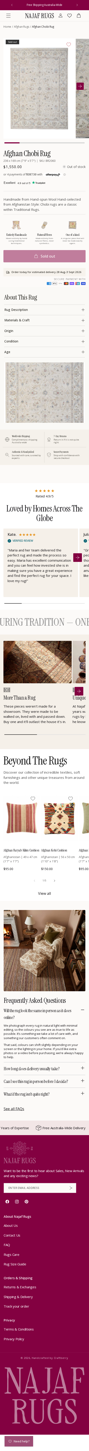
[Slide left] (34, 881)
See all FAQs (14, 1108)
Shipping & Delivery (18, 1296)
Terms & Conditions (19, 1329)
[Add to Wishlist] (69, 44)
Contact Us (12, 1235)
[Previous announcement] (12, 5)
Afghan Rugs (21, 27)
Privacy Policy (14, 1339)
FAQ (7, 1244)
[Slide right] (55, 881)
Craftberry (61, 1358)
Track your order (16, 1306)
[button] (8, 15)
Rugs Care (11, 1254)
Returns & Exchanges (20, 1287)
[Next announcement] (77, 5)
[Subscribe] (71, 1188)
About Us (11, 1225)
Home (7, 27)
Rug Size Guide (15, 1264)
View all (44, 893)
